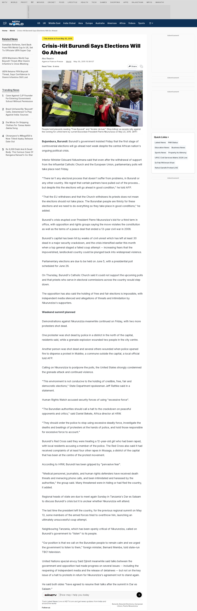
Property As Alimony (177, 152)
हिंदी (32, 2)
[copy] (141, 66)
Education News (162, 147)
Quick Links (160, 137)
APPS (125, 2)
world (53, 603)
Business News (178, 147)
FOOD (61, 2)
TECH (94, 2)
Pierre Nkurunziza (130, 606)
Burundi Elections (126, 604)
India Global (69, 23)
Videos (131, 23)
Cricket (52, 2)
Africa (122, 23)
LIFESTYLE (72, 2)
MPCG (149, 2)
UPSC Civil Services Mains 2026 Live (171, 157)
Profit (24, 2)
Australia (100, 23)
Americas (112, 23)
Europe (89, 23)
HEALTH (84, 2)
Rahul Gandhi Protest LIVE (166, 168)
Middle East (54, 23)
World (14, 2)
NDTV (4, 2)
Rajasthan (137, 2)
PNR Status (173, 142)
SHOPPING (115, 2)
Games (103, 2)
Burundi (115, 604)
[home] (16, 22)
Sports (141, 23)
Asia (80, 23)
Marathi (160, 2)
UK (44, 23)
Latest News (160, 142)
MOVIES (40, 2)
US (38, 23)
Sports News (160, 152)
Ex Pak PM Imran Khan (165, 162)
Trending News (10, 90)
